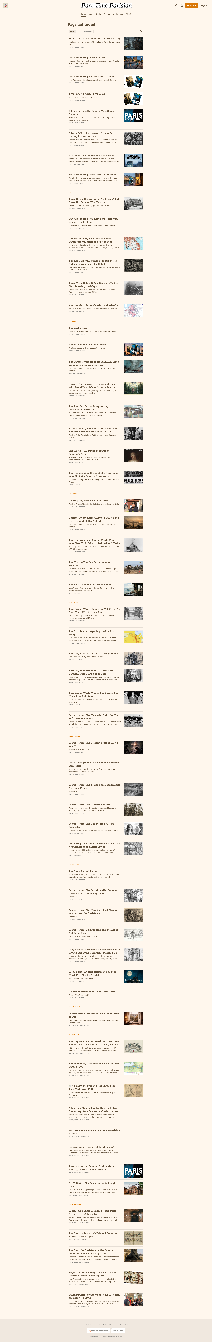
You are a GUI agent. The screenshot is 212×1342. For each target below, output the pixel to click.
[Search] (176, 5)
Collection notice (121, 1324)
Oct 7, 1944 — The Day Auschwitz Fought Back (93, 1185)
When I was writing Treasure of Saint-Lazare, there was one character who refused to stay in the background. (94, 875)
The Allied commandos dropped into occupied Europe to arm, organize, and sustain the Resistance (92, 809)
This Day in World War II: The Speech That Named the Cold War (94, 694)
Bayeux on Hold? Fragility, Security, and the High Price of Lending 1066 (93, 1274)
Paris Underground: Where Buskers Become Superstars (94, 764)
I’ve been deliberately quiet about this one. (87, 348)
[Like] (70, 1139)
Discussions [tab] (87, 31)
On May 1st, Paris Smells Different (89, 500)
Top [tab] (79, 31)
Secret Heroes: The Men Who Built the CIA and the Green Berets (93, 717)
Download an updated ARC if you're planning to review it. (93, 225)
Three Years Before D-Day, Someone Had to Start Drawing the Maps (93, 284)
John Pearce (80, 47)
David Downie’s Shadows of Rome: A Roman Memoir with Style (94, 1296)
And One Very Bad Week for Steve (83, 97)
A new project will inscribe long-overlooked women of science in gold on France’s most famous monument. (91, 851)
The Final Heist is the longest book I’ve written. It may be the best (94, 43)
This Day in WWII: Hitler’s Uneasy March (93, 653)
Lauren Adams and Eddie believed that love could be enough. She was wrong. (94, 1021)
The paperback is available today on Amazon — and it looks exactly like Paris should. (94, 62)
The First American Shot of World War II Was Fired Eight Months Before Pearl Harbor (95, 541)
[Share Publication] (181, 5)
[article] (106, 44)
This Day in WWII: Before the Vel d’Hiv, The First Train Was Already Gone (95, 610)
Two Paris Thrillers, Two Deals (87, 93)
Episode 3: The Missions (79, 749)
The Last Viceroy (79, 327)
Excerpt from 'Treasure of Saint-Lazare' (91, 1146)
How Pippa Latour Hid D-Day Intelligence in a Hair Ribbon (93, 830)
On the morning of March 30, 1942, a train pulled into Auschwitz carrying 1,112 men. (91, 616)
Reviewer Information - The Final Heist (92, 991)
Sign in (204, 5)
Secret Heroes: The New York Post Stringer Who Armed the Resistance (93, 911)
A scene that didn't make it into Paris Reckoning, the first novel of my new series (92, 118)
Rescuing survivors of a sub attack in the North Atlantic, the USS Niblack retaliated (94, 547)
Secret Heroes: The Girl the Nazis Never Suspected (91, 825)
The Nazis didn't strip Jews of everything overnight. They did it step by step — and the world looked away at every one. (94, 678)
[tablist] (81, 31)
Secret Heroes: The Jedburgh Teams (89, 804)
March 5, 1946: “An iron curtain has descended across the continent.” (93, 700)
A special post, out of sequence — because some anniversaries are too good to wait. (89, 458)
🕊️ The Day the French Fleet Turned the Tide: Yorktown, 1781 (92, 1087)
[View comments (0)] (87, 50)
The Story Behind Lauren (83, 871)
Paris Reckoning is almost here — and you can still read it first (93, 220)
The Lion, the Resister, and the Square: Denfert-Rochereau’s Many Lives (91, 1252)
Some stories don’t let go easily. (82, 978)
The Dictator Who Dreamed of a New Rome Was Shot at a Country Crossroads (93, 474)
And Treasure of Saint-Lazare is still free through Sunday (92, 80)
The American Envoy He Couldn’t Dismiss (86, 657)
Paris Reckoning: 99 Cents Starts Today (92, 76)
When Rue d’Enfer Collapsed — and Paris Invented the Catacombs (92, 1212)
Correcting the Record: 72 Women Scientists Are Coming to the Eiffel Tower (94, 845)
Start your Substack (99, 1330)
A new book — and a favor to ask (87, 344)
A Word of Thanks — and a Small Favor (92, 155)
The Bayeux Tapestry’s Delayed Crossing (93, 1233)
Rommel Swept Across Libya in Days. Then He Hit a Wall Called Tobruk (94, 519)
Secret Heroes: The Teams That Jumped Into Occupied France (94, 786)
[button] (83, 14)
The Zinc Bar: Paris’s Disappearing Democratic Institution (88, 408)
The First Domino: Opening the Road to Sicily (91, 633)
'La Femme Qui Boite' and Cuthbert (83, 936)
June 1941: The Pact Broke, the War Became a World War (93, 308)
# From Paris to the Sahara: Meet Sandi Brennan (91, 112)
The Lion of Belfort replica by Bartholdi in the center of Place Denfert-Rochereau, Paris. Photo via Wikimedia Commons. (94, 1257)
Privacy (104, 1324)
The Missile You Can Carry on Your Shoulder (89, 564)
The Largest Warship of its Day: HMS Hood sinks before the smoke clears (94, 363)
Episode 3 (73, 896)
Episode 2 (73, 791)
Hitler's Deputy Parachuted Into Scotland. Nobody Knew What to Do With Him (93, 430)
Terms (110, 1324)
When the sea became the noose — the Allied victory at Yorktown (92, 1093)
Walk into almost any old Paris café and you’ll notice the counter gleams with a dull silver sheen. (92, 413)
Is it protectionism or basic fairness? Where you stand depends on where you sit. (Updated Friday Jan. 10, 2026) (93, 957)
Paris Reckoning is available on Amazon (92, 174)
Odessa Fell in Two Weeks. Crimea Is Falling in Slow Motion (90, 135)
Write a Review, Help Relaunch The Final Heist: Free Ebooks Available (93, 973)
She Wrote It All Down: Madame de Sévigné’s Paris (89, 452)
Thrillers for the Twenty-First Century (91, 1165)
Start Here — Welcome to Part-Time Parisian (94, 1130)
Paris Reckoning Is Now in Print (88, 57)
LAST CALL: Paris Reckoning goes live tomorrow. (89, 205)
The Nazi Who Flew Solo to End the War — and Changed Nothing (92, 436)
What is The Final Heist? (79, 995)
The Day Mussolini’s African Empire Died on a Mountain (92, 331)
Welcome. (73, 1133)
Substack (94, 1337)
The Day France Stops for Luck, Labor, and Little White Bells (94, 504)
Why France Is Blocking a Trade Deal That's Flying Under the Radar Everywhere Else (94, 951)
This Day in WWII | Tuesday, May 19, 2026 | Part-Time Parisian (92, 369)
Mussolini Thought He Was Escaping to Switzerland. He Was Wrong (94, 480)
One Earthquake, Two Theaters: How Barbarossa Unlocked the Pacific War (90, 240)
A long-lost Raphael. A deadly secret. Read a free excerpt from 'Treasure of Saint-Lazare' (94, 1109)
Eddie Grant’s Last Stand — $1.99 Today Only (95, 38)
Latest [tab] (72, 31)
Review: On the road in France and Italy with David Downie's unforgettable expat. (93, 385)
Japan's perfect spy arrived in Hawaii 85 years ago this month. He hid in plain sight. (91, 589)
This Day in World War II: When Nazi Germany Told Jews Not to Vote (91, 672)
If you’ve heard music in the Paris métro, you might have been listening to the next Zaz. (93, 770)
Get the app (118, 1330)
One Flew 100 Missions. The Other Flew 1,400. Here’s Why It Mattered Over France (94, 268)
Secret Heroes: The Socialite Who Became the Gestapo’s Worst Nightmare (93, 892)
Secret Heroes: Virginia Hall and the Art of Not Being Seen (93, 931)
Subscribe (191, 5)
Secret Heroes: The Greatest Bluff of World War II (93, 744)
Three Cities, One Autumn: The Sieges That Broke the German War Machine (94, 200)
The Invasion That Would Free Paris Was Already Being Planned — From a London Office (92, 290)
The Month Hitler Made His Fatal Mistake (93, 305)
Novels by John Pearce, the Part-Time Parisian (88, 1169)
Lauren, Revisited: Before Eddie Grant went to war (94, 1015)
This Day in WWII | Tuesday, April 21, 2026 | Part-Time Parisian (92, 525)
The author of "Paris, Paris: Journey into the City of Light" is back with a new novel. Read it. (93, 391)
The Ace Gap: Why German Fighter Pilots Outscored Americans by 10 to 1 (93, 262)
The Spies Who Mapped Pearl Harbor (90, 584)
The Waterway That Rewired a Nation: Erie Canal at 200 (94, 1065)
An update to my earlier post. (81, 1236)
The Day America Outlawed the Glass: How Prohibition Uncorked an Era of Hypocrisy (94, 1043)
